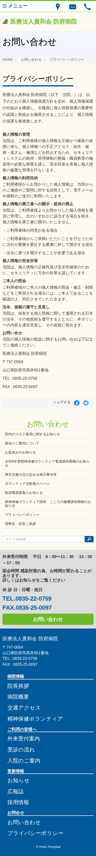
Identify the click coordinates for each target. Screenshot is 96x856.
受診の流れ (21, 750)
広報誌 (15, 791)
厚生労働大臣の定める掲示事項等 (31, 474)
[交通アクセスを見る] (57, 6)
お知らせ (18, 780)
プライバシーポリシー (67, 59)
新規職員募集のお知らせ (24, 493)
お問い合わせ (31, 59)
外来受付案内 (23, 739)
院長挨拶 (18, 686)
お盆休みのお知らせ (20, 452)
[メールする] (72, 6)
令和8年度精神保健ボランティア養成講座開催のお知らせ (47, 463)
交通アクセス (24, 708)
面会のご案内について (22, 443)
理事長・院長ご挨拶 (20, 524)
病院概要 (18, 697)
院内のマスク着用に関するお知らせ (32, 434)
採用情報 (18, 802)
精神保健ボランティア (35, 719)
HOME (7, 59)
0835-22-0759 (33, 598)
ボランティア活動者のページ (27, 484)
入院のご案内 (23, 761)
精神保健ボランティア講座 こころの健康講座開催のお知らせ (48, 504)
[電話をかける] (87, 6)
